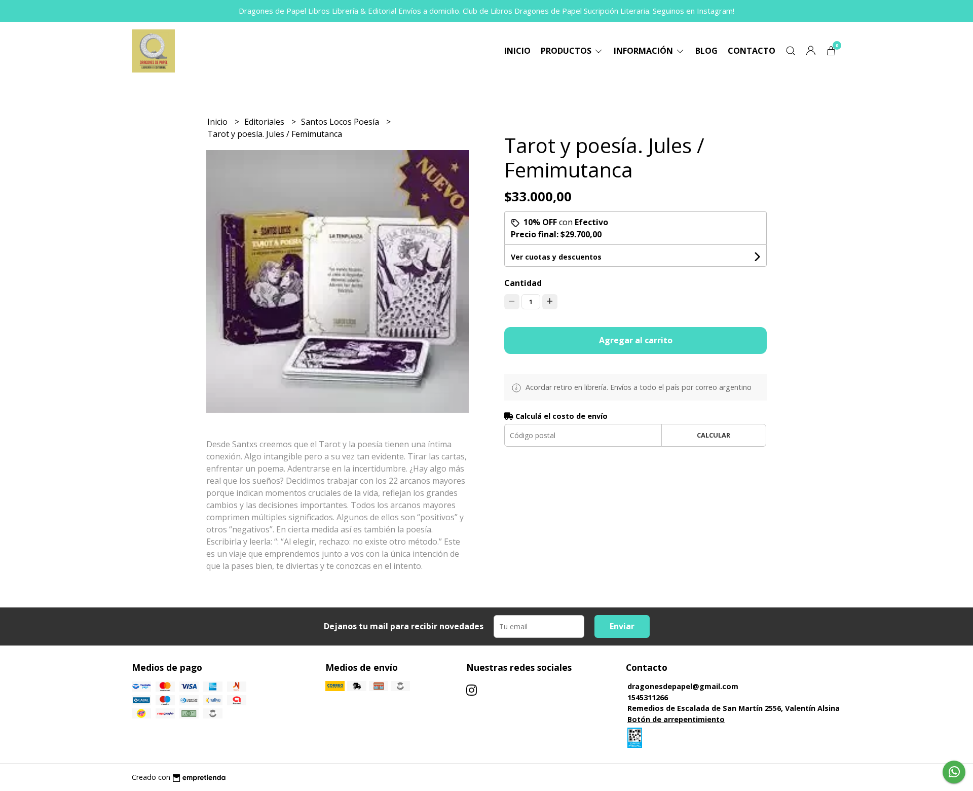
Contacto (751, 50)
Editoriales (265, 121)
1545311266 (647, 697)
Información (644, 50)
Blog (706, 50)
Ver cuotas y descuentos (556, 257)
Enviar (622, 626)
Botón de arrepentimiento (676, 719)
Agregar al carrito (635, 340)
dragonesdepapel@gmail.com (682, 686)
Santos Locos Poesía (341, 121)
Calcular (713, 435)
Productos (567, 50)
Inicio (517, 50)
